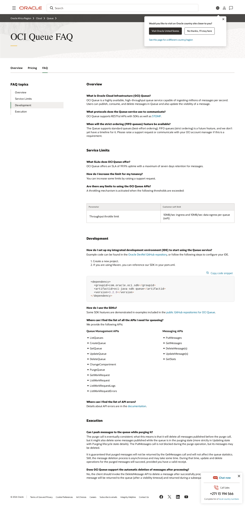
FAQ (45, 68)
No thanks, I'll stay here (199, 30)
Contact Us (144, 497)
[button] (14, 8)
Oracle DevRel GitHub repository (147, 254)
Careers (93, 497)
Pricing (32, 68)
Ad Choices (81, 497)
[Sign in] (224, 8)
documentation (137, 406)
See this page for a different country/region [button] (171, 39)
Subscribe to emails (108, 497)
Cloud (39, 18)
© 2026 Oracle (17, 497)
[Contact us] (231, 8)
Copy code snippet (222, 273)
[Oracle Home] (31, 8)
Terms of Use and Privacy (41, 497)
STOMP (156, 116)
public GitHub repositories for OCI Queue (190, 312)
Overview (16, 68)
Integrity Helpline (128, 497)
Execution (21, 111)
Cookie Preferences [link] (64, 497)
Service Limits (23, 98)
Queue (50, 18)
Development (23, 105)
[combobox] (122, 8)
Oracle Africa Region (20, 18)
